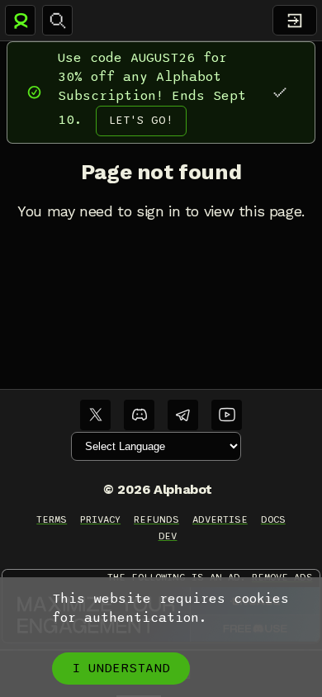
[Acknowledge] (279, 92)
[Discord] (139, 415)
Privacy (100, 519)
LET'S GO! (141, 120)
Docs (273, 519)
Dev (168, 536)
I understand (121, 668)
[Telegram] (183, 415)
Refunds (156, 519)
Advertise (220, 519)
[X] (95, 415)
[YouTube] (226, 415)
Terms (51, 519)
